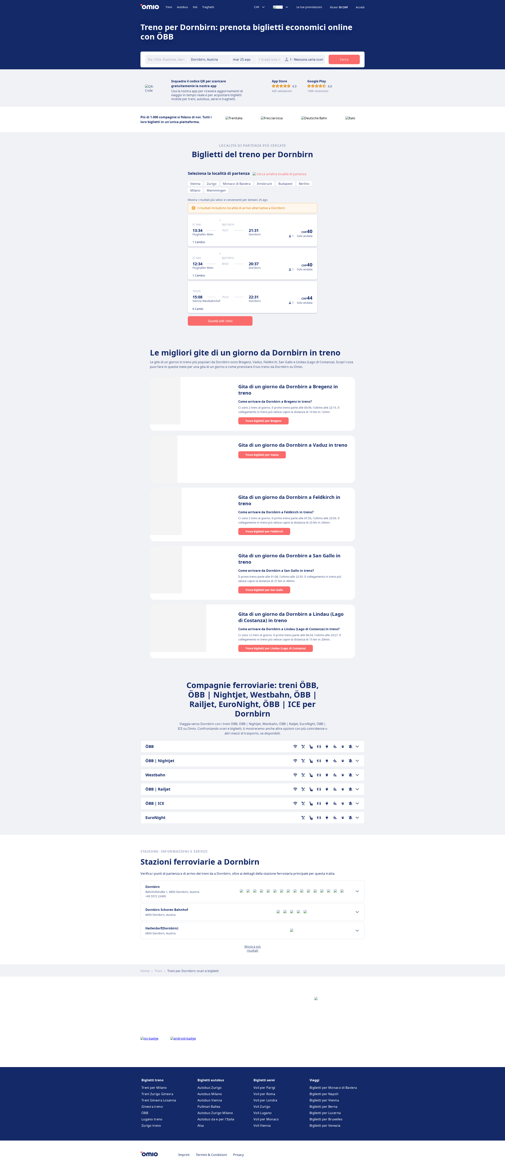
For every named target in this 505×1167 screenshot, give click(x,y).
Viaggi (314, 1080)
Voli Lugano (262, 1113)
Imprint (184, 1155)
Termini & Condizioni (211, 1155)
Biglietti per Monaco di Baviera (333, 1087)
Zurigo (212, 183)
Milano (195, 190)
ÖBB (144, 1113)
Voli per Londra (265, 1100)
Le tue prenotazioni (309, 7)
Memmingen (216, 190)
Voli (195, 7)
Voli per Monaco (266, 1119)
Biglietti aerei (264, 1080)
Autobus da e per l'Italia (215, 1119)
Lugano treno (152, 1119)
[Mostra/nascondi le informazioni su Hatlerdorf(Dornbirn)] (357, 930)
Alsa (200, 1125)
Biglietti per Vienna (324, 1100)
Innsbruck (264, 183)
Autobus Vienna (209, 1100)
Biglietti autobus (210, 1080)
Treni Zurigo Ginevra (157, 1094)
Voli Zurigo (261, 1106)
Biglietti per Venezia (325, 1125)
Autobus (182, 7)
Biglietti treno (152, 1080)
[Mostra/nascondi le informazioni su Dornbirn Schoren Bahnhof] (357, 912)
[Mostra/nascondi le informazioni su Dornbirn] (357, 891)
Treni (169, 7)
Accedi (360, 7)
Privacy (238, 1155)
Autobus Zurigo (209, 1087)
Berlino (304, 183)
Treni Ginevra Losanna (158, 1100)
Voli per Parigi (264, 1087)
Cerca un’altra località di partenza (281, 174)
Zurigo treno (151, 1125)
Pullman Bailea (208, 1106)
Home (145, 971)
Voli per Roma (264, 1094)
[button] (243, 59)
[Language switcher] (281, 7)
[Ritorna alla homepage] (153, 7)
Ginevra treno (152, 1106)
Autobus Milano (209, 1094)
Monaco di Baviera (237, 183)
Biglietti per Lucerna (325, 1113)
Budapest (285, 183)
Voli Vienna (262, 1125)
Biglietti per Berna (324, 1106)
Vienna (195, 183)
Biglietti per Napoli (324, 1094)
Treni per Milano (154, 1087)
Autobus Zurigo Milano (215, 1113)
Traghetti (208, 7)
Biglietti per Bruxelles (326, 1119)
